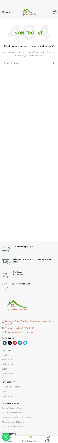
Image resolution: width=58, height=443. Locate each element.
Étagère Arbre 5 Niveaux (13, 422)
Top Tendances (10, 404)
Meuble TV (7, 360)
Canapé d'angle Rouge (12, 408)
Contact (5, 392)
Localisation (7, 396)
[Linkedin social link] (20, 343)
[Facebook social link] (5, 343)
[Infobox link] (29, 249)
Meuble (5, 355)
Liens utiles (8, 382)
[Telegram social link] (25, 343)
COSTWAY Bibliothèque (13, 427)
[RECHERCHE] (53, 63)
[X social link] (10, 343)
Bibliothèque (7, 364)
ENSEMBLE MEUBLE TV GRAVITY (17, 417)
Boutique (7, 350)
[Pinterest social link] (15, 343)
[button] (6, 437)
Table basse (7, 374)
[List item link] (29, 328)
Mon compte (9, 434)
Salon (4, 369)
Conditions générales (11, 387)
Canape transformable (12, 413)
